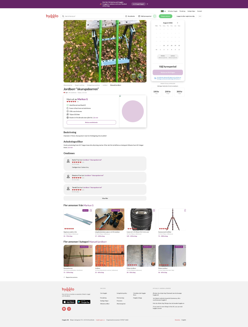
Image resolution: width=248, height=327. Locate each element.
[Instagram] (69, 309)
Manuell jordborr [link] (98, 241)
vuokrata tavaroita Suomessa (168, 298)
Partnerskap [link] (120, 298)
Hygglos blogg (137, 298)
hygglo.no (181, 303)
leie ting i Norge (164, 303)
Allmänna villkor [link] (104, 303)
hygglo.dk (156, 295)
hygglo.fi (164, 300)
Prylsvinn (119, 301)
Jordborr (105, 85)
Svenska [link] (177, 320)
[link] (52, 16)
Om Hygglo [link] (103, 293)
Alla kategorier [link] (121, 303)
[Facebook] (64, 309)
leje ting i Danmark (166, 293)
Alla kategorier (68, 85)
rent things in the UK (168, 306)
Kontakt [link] (199, 11)
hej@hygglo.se (100, 320)
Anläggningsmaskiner (93, 85)
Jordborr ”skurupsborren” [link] (92, 160)
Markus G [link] (83, 99)
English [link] (184, 320)
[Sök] (154, 16)
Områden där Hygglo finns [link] (139, 294)
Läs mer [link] (95, 117)
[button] (147, 4)
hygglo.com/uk (157, 308)
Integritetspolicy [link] (122, 293)
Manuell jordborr (115, 85)
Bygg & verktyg (79, 85)
